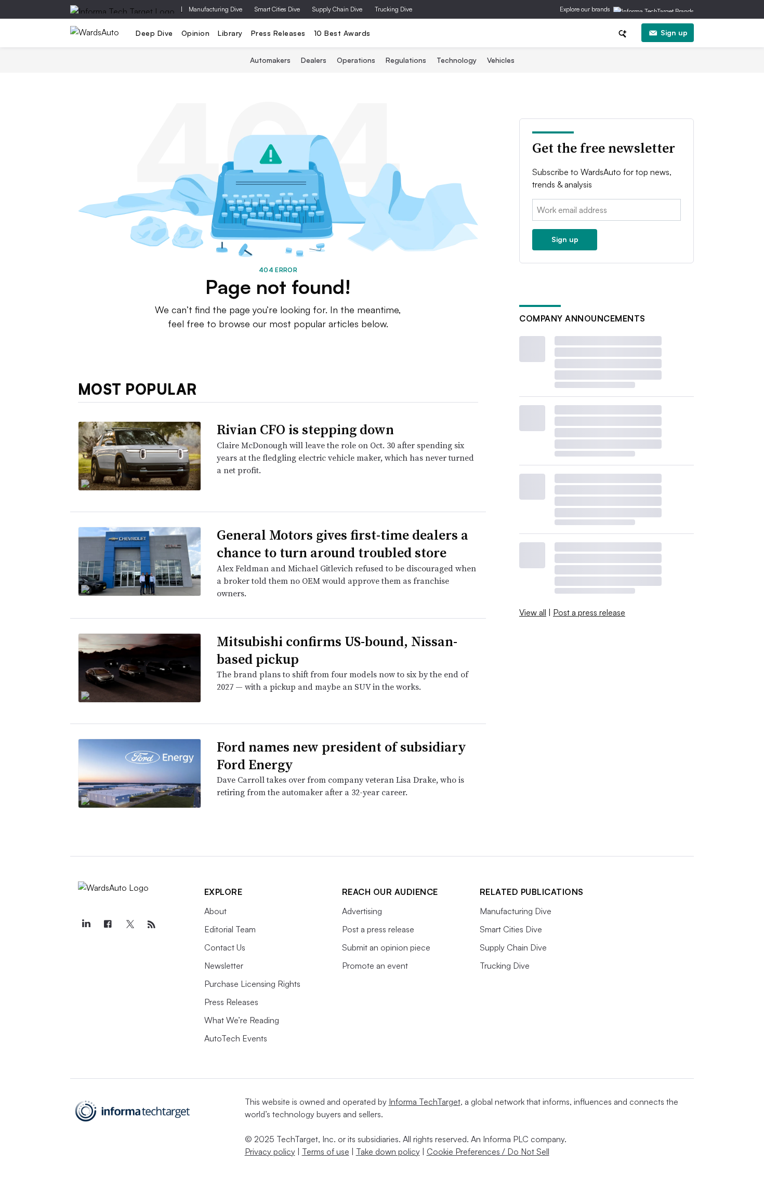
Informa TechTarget (424, 1101)
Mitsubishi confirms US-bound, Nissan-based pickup (337, 650)
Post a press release (589, 612)
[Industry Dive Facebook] (108, 924)
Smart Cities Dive (277, 9)
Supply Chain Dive (337, 9)
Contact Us (224, 947)
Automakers (270, 60)
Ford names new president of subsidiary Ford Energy (341, 756)
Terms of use (325, 1151)
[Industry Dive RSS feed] (152, 924)
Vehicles (501, 60)
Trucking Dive (393, 9)
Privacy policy (270, 1151)
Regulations (406, 60)
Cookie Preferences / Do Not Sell (488, 1151)
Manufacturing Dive (215, 9)
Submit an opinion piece (386, 947)
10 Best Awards (342, 33)
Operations (356, 60)
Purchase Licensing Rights (252, 984)
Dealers (313, 60)
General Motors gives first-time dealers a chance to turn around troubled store (342, 544)
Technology (457, 60)
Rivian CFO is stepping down (305, 429)
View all (532, 612)
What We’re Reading (241, 1020)
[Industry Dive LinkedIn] (86, 924)
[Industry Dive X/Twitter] (130, 924)
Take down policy (388, 1151)
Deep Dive (154, 33)
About (215, 911)
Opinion (195, 33)
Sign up (674, 32)
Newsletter (223, 965)
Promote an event (375, 965)
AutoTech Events (235, 1038)
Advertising (362, 911)
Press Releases (278, 33)
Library (230, 33)
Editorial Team (230, 929)
